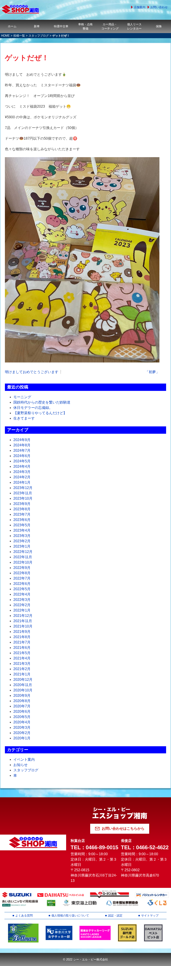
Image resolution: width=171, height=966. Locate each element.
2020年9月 (22, 695)
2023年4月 (22, 530)
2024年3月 (22, 472)
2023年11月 (22, 493)
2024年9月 (22, 440)
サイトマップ (150, 915)
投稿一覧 (19, 35)
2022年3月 (22, 600)
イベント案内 (24, 759)
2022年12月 (23, 552)
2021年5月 (22, 653)
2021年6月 (22, 647)
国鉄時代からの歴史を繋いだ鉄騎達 (41, 402)
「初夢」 (152, 372)
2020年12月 (23, 679)
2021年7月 (22, 642)
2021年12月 (23, 616)
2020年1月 (22, 738)
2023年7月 (22, 514)
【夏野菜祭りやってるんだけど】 (40, 413)
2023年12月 (23, 488)
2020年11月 (22, 685)
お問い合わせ (159, 7)
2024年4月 (22, 466)
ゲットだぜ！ (27, 58)
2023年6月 (22, 520)
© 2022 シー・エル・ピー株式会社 (85, 959)
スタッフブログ (38, 35)
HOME (5, 35)
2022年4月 (22, 594)
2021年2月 (22, 669)
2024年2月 (22, 477)
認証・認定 (115, 915)
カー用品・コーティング (110, 26)
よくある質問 (24, 915)
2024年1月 (22, 482)
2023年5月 (22, 525)
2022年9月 (22, 568)
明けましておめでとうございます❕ (34, 372)
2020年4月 (22, 722)
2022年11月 (22, 557)
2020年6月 (22, 711)
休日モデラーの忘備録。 (33, 408)
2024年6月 (22, 456)
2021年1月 (22, 674)
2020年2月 (22, 733)
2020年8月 (22, 701)
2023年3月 (22, 536)
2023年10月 (23, 498)
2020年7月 (22, 706)
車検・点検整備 (85, 26)
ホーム (12, 26)
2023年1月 (22, 546)
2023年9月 (22, 504)
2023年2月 (22, 541)
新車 (37, 26)
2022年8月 (22, 573)
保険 (159, 26)
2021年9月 (22, 631)
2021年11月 (22, 621)
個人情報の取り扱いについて (70, 915)
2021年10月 (23, 626)
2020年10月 (23, 690)
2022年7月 (22, 578)
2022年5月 (22, 589)
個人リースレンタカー (134, 26)
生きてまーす (24, 418)
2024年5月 (22, 461)
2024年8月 (22, 445)
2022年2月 (22, 605)
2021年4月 (22, 658)
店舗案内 (139, 7)
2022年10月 (23, 562)
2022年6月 (22, 584)
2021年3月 (22, 663)
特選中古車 (61, 26)
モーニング (22, 397)
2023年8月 (22, 509)
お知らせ (20, 765)
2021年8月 (22, 637)
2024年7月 (22, 450)
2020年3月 (22, 727)
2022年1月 (22, 610)
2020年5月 (22, 717)
